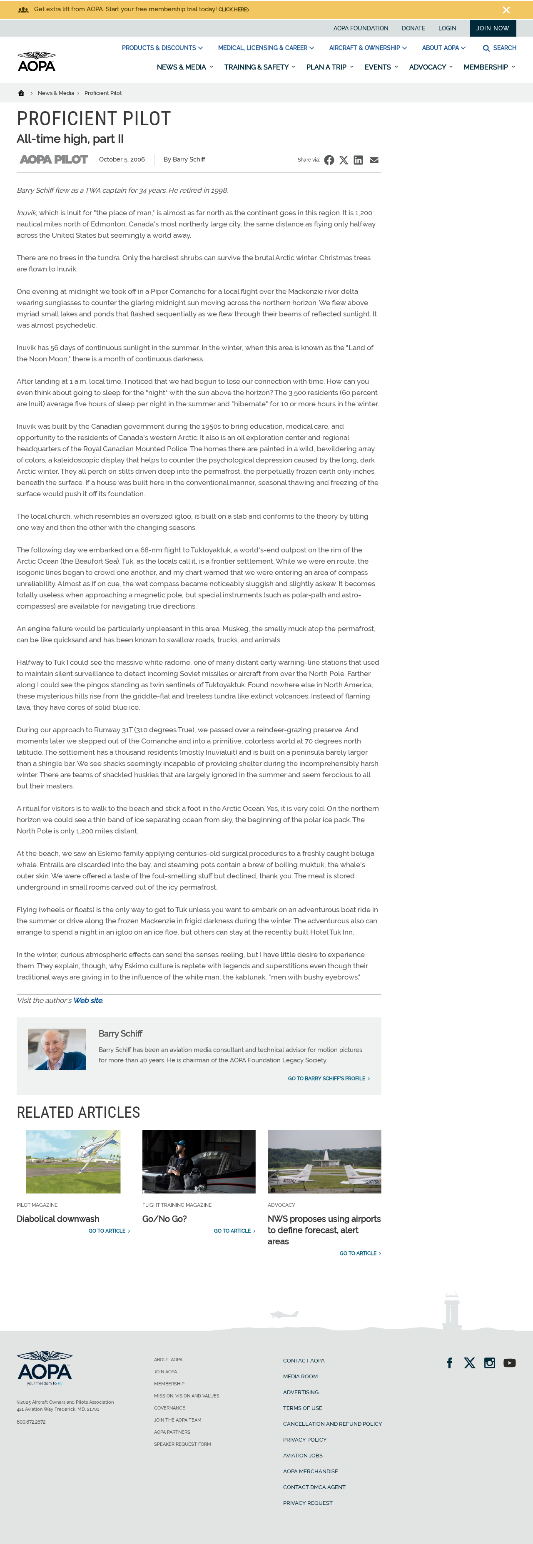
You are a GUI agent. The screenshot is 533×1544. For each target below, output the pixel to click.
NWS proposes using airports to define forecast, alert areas (324, 1230)
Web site (87, 1000)
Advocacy (428, 67)
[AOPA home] (37, 69)
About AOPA (440, 48)
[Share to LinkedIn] (358, 160)
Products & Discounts (159, 48)
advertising (301, 1392)
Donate (413, 28)
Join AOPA (165, 1372)
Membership (487, 67)
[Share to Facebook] (329, 160)
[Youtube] (509, 1364)
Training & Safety (257, 67)
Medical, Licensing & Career (262, 48)
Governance (169, 1408)
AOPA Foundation (361, 28)
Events (379, 67)
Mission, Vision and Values (186, 1396)
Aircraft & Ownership (364, 48)
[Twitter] (472, 1364)
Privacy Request (308, 1503)
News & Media (182, 67)
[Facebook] (452, 1364)
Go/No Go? (164, 1219)
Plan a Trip (327, 67)
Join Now (493, 28)
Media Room (300, 1376)
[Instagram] (492, 1364)
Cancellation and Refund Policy (332, 1424)
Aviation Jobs (303, 1455)
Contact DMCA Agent (314, 1487)
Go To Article (107, 1231)
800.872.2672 (31, 1422)
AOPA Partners (172, 1432)
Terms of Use (302, 1408)
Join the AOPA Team (178, 1420)
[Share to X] (344, 160)
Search (504, 48)
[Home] (26, 92)
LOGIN (447, 28)
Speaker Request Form (182, 1444)
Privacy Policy (305, 1440)
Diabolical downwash (58, 1219)
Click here (233, 9)
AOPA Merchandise (310, 1471)
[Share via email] (374, 160)
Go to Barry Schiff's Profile (326, 1079)
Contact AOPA (304, 1361)
